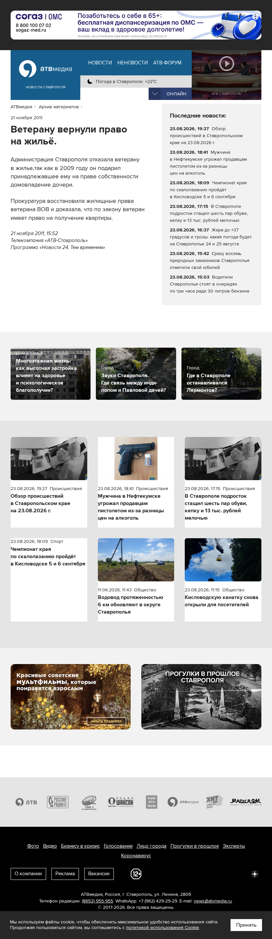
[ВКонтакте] (167, 874)
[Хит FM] (214, 802)
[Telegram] (181, 874)
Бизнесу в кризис (80, 846)
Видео (50, 846)
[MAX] (211, 874)
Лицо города (152, 846)
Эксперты (234, 846)
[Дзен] (254, 874)
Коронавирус (136, 856)
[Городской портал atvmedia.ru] (183, 802)
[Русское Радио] (58, 802)
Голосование (118, 846)
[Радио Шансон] (120, 802)
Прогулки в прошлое (194, 846)
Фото (33, 846)
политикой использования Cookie (162, 927)
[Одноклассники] (196, 874)
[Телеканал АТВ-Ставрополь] (26, 802)
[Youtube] (225, 874)
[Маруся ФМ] (246, 802)
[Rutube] (240, 874)
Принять (246, 925)
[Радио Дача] (152, 802)
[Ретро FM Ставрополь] (89, 802)
